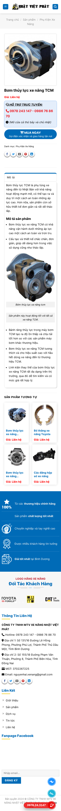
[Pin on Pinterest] (25, 154)
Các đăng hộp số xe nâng (43, 474)
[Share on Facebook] (7, 154)
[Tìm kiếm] (55, 7)
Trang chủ (12, 19)
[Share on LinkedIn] (32, 154)
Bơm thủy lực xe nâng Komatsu (14, 474)
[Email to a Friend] (19, 154)
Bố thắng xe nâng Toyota (42, 432)
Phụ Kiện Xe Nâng (25, 146)
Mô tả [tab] (11, 177)
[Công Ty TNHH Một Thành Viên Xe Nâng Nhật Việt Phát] (31, 7)
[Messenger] (52, 782)
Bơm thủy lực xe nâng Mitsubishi (14, 432)
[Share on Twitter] (13, 154)
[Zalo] (52, 793)
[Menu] (5, 7)
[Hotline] (52, 805)
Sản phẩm (29, 19)
